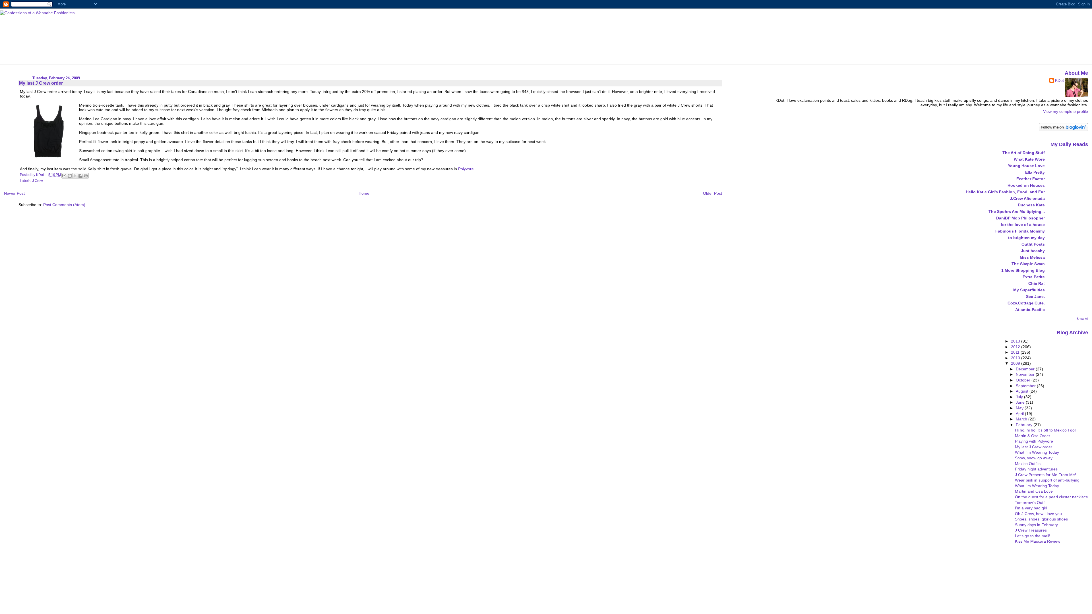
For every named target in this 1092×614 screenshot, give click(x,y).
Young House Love (1026, 165)
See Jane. (1035, 296)
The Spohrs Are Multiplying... (1016, 211)
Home (364, 193)
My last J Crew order (1033, 447)
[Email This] (64, 176)
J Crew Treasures (1031, 530)
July (1020, 397)
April (1020, 413)
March (1022, 419)
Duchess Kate (1031, 205)
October (1023, 380)
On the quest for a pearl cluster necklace (1051, 497)
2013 (1016, 341)
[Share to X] (75, 176)
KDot (1059, 80)
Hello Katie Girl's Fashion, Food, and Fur (1005, 192)
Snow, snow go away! (1034, 458)
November (1026, 374)
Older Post (712, 193)
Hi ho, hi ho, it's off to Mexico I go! (1045, 430)
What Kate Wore (1029, 159)
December (1026, 369)
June (1021, 402)
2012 (1016, 347)
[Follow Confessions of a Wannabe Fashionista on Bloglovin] (1063, 130)
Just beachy (1033, 250)
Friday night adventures (1036, 469)
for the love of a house (1023, 224)
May (1020, 408)
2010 (1016, 358)
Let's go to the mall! (1032, 536)
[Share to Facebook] (80, 176)
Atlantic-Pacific (1030, 309)
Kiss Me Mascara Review (1037, 541)
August (1022, 391)
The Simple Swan (1028, 264)
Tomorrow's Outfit (1030, 502)
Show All (1082, 318)
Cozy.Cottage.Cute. (1026, 303)
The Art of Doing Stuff (1023, 152)
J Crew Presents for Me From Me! (1045, 474)
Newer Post (14, 193)
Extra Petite (1034, 277)
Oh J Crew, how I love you (1038, 513)
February (1024, 424)
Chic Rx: (1036, 283)
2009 (1016, 363)
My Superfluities (1029, 290)
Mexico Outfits (1028, 463)
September (1026, 385)
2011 (1016, 352)
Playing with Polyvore (1034, 441)
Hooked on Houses (1026, 185)
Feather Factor (1030, 179)
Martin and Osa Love (1034, 491)
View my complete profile (1065, 111)
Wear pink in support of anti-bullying (1047, 480)
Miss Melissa (1032, 257)
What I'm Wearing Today (1037, 452)
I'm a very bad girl (1031, 508)
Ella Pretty (1035, 172)
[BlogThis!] (70, 176)
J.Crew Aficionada (1027, 198)
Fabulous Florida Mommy (1020, 231)
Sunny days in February (1036, 524)
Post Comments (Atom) (64, 204)
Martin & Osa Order (1032, 435)
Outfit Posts (1033, 244)
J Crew (37, 180)
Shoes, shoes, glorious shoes (1041, 519)
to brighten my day (1026, 237)
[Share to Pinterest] (86, 176)
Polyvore (466, 169)
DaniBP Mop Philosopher (1020, 218)
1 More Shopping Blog (1023, 270)
